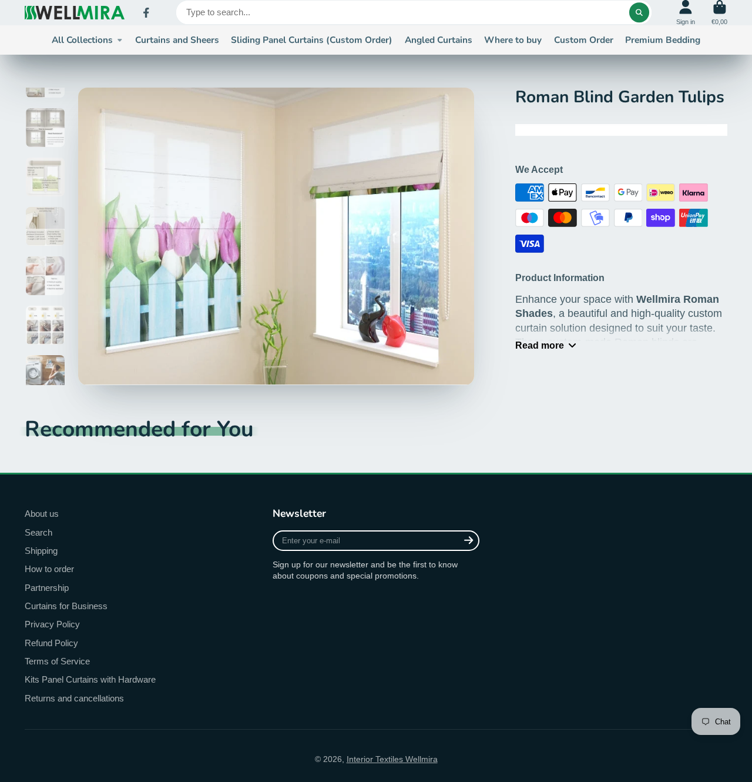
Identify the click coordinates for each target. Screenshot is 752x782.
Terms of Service (57, 661)
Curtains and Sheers (177, 40)
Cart (719, 12)
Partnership (47, 588)
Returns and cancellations (74, 698)
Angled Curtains (438, 40)
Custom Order (583, 40)
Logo (75, 12)
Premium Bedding (662, 40)
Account (685, 12)
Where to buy (513, 40)
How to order (49, 569)
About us (42, 514)
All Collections (82, 40)
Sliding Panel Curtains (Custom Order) (311, 40)
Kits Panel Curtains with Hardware (90, 679)
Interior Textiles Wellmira (392, 759)
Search (38, 532)
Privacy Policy (52, 624)
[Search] (639, 12)
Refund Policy (51, 643)
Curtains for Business (66, 606)
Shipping (41, 551)
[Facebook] (146, 13)
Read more (539, 345)
